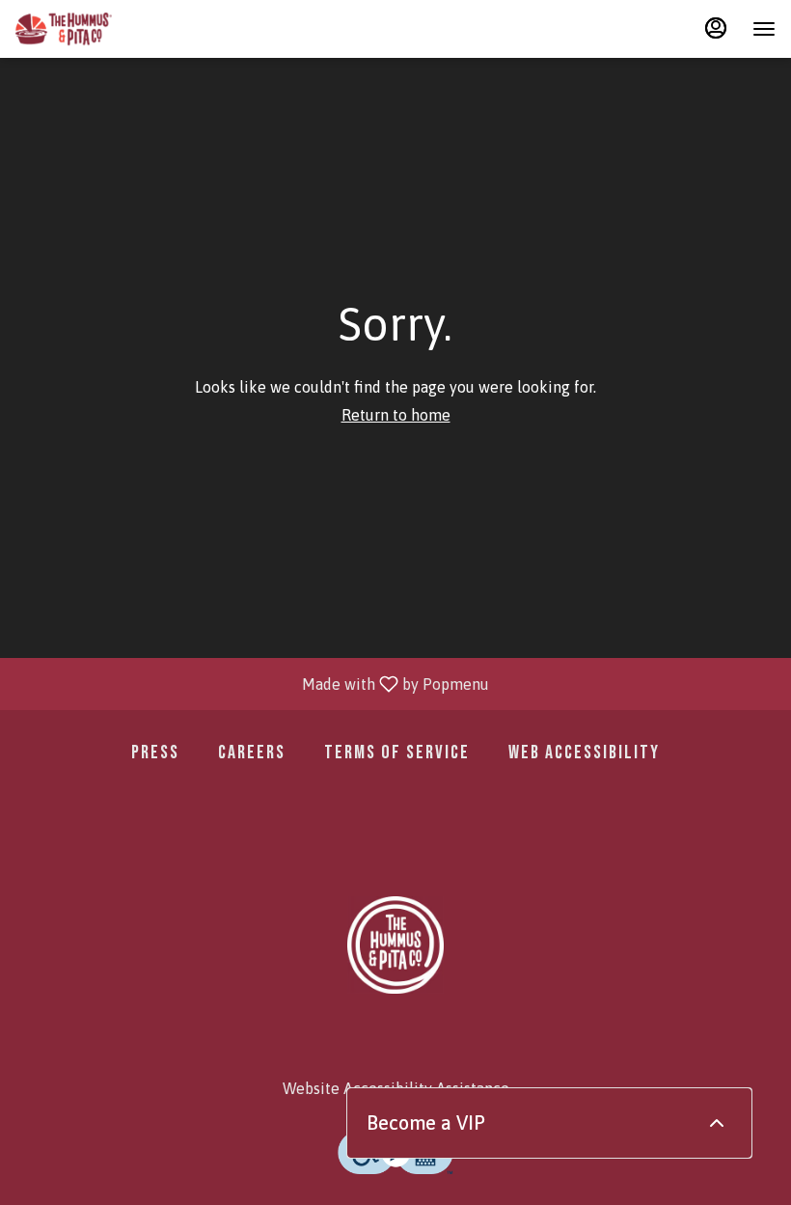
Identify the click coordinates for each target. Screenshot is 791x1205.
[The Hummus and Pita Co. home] (63, 29)
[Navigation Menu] (764, 29)
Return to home (395, 415)
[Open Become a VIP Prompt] (717, 1123)
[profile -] (715, 28)
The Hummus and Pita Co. (395, 945)
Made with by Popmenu (251, 683)
